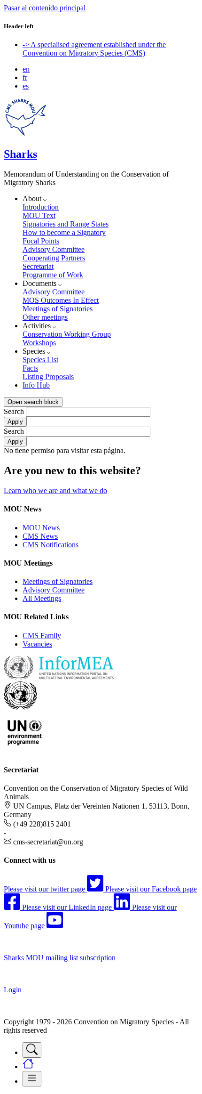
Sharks (20, 154)
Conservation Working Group (67, 334)
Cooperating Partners (54, 258)
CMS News (40, 536)
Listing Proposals (48, 377)
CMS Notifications (50, 545)
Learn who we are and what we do (55, 490)
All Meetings (42, 598)
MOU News (41, 528)
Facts (30, 368)
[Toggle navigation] (32, 1050)
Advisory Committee (54, 249)
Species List (40, 360)
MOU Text (39, 215)
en (26, 69)
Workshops (39, 343)
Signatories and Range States (66, 224)
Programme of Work (53, 275)
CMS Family (42, 636)
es (26, 86)
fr (25, 77)
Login (13, 990)
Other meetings (45, 317)
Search (14, 411)
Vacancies (37, 644)
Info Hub (36, 385)
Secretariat (38, 266)
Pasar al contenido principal (44, 8)
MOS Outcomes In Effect (61, 300)
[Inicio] (25, 134)
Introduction (41, 207)
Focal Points (41, 241)
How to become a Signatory (64, 232)
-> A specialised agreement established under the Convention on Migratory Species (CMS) (94, 49)
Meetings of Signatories (58, 309)
